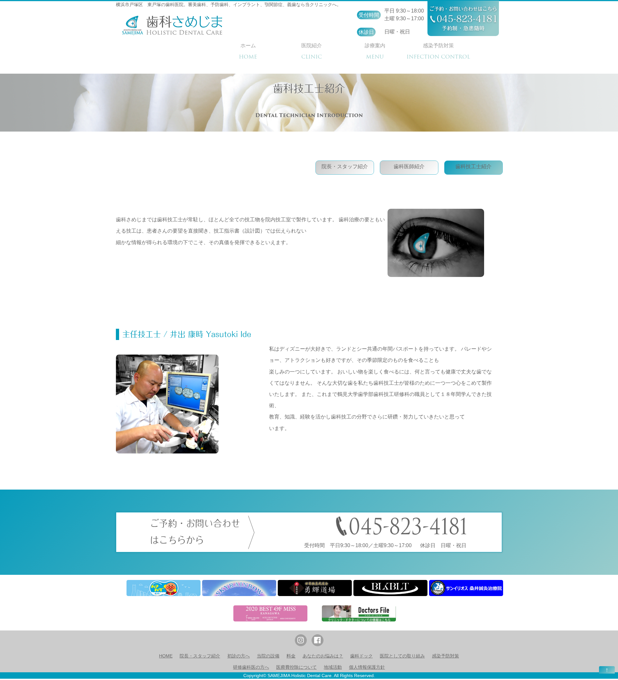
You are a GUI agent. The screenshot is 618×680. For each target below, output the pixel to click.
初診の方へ (238, 655)
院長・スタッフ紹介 (345, 166)
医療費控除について (296, 667)
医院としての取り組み (402, 655)
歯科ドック (361, 655)
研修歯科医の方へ (251, 667)
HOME (166, 655)
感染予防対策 (445, 655)
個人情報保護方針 (367, 667)
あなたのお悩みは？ (323, 655)
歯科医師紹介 (409, 166)
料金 (290, 655)
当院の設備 (268, 655)
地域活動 (333, 667)
